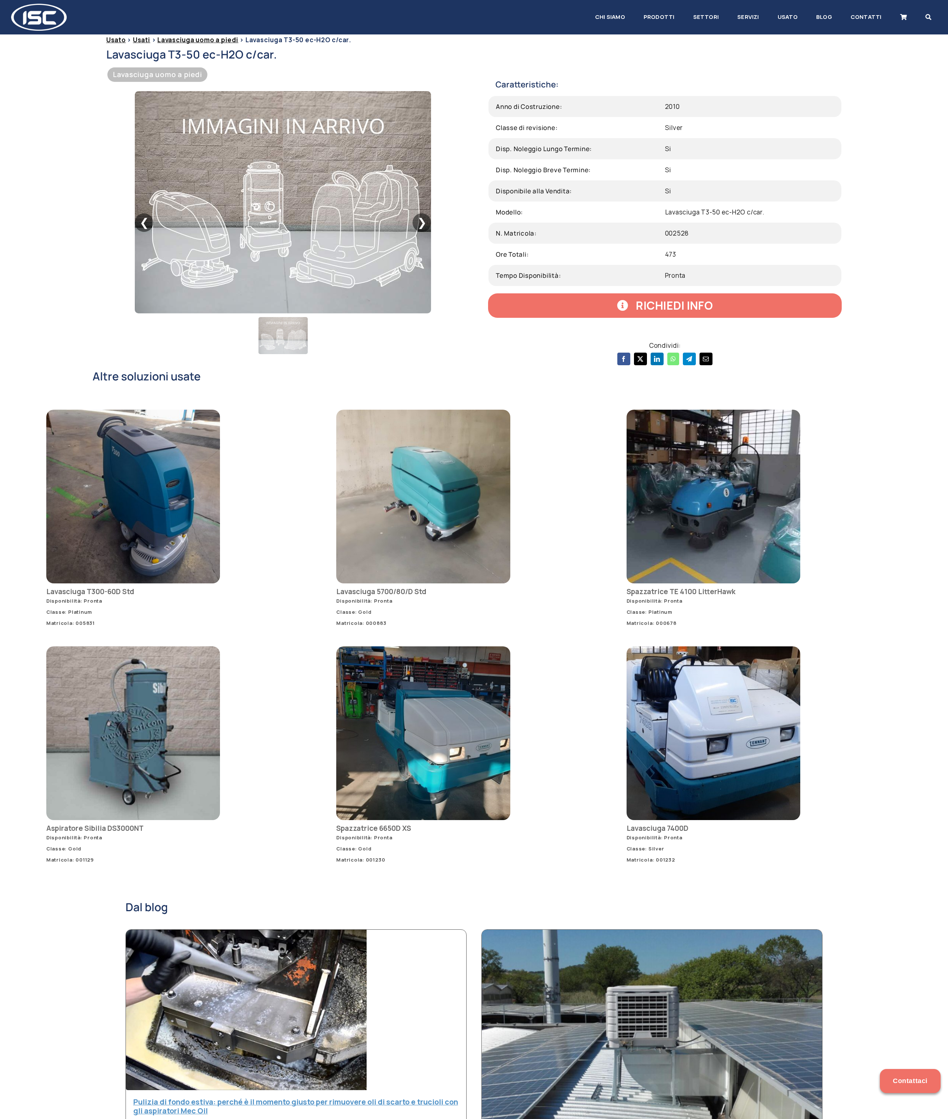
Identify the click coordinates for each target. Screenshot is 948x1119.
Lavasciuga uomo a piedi (197, 40)
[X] (640, 359)
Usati (141, 40)
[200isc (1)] (39, 7)
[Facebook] (623, 359)
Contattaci (910, 1081)
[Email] (706, 359)
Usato (116, 40)
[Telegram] (689, 359)
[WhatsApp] (673, 359)
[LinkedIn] (657, 359)
